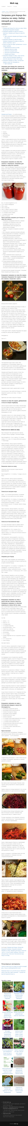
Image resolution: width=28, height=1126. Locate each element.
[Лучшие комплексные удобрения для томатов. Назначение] (19, 1010)
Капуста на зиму (5, 955)
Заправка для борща (9, 54)
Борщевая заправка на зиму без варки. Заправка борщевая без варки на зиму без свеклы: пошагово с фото (13, 41)
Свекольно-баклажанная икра (11, 52)
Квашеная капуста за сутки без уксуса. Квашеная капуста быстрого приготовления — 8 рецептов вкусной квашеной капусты (13, 972)
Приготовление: (8, 63)
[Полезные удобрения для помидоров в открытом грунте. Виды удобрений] (7, 1048)
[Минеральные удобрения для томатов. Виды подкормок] (7, 992)
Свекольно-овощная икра (10, 50)
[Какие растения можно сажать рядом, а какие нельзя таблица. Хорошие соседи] (19, 1029)
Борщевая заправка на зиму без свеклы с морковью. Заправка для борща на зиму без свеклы (14, 33)
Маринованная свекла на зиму (11, 47)
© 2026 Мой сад (7, 1102)
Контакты (5, 1107)
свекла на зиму (15, 429)
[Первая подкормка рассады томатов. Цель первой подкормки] (19, 1048)
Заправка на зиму (5, 950)
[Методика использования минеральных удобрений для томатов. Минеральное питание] (7, 1029)
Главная (3, 6)
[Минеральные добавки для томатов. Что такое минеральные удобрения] (7, 1086)
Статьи (15, 6)
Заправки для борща (16, 950)
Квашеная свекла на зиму (10, 49)
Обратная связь (7, 1113)
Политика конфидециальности (10, 1108)
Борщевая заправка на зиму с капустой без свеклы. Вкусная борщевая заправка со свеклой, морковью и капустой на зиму (13, 57)
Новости (9, 6)
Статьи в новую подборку (11, 952)
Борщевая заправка (17, 949)
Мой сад (14, 3)
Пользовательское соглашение (16, 1107)
